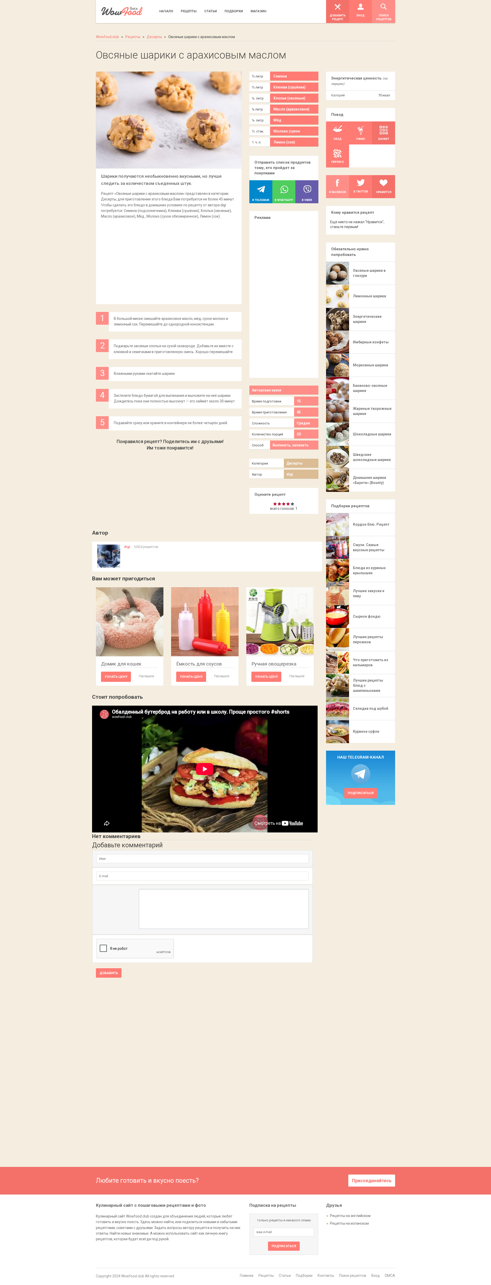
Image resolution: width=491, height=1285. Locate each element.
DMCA (390, 1275)
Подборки (304, 1275)
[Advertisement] (169, 259)
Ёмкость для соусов (199, 664)
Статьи (285, 1275)
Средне (303, 423)
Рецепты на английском (350, 1216)
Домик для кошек (121, 664)
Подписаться (361, 793)
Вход (375, 1275)
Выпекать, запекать (290, 445)
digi (289, 474)
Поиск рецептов (352, 1275)
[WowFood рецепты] (122, 11)
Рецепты (266, 1275)
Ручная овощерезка (273, 664)
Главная (246, 1275)
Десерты (294, 463)
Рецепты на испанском (349, 1223)
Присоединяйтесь (372, 1180)
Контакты (326, 1275)
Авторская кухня (266, 390)
